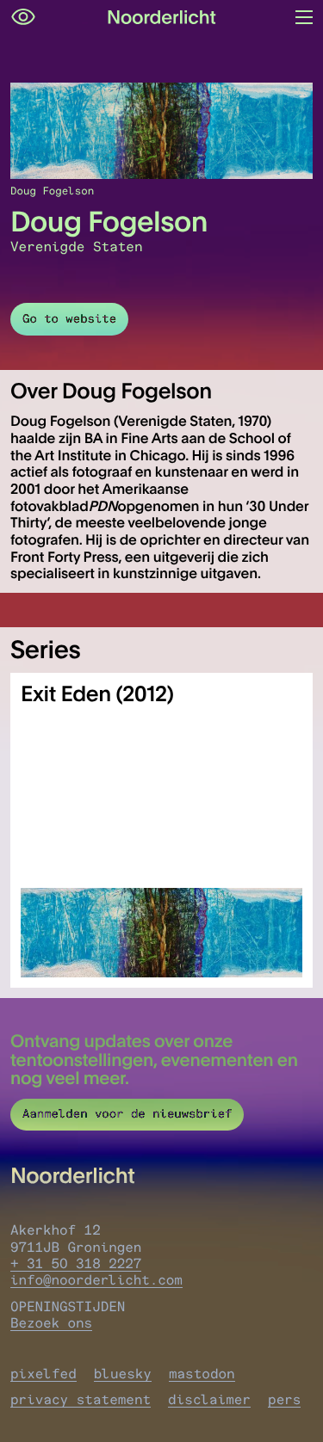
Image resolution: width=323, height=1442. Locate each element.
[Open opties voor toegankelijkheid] (23, 17)
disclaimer (209, 1399)
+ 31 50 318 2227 (75, 1263)
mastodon (202, 1373)
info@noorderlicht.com (96, 1280)
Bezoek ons (51, 1323)
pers (284, 1399)
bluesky (123, 1373)
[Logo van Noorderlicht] (162, 17)
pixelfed (43, 1373)
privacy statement (80, 1399)
